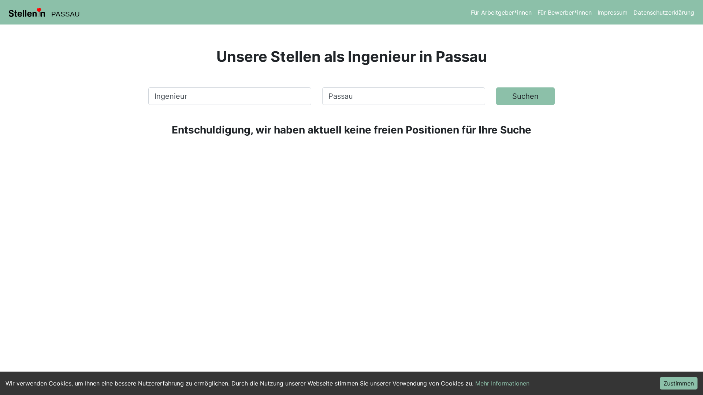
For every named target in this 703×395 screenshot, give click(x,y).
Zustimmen (678, 383)
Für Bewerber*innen (565, 12)
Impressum (613, 12)
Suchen (525, 96)
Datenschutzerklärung (663, 12)
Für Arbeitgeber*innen (501, 12)
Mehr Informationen (502, 383)
